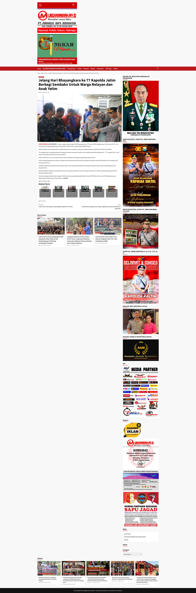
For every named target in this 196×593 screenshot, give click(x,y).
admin (41, 92)
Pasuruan (43, 201)
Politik (115, 69)
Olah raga (108, 69)
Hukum (93, 69)
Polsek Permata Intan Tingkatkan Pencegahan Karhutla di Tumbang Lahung (47, 579)
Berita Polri (41, 77)
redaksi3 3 (41, 245)
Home (39, 69)
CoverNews (111, 590)
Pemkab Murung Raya (43, 573)
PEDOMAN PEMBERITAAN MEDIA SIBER (54, 69)
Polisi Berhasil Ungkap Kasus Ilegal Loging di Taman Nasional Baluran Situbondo (101, 206)
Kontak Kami (71, 69)
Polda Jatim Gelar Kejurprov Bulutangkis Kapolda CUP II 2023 (56, 205)
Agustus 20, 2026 (105, 243)
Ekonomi (86, 69)
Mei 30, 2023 (47, 92)
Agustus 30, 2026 (48, 245)
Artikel (79, 69)
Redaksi (126, 539)
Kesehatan (100, 69)
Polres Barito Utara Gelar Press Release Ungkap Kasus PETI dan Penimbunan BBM (106, 239)
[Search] (158, 68)
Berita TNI (139, 573)
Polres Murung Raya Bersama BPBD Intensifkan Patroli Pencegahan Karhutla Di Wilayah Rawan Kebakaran (97, 579)
